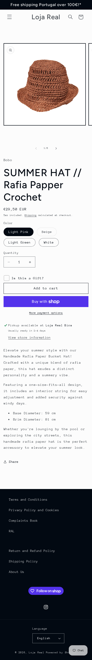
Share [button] (14, 461)
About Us (16, 572)
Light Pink (18, 232)
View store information (29, 337)
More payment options (46, 312)
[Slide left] (36, 148)
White (49, 242)
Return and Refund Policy (32, 551)
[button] (9, 17)
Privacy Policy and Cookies (34, 510)
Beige (49, 233)
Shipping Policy (23, 561)
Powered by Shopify (61, 652)
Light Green (19, 242)
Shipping (31, 215)
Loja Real (36, 652)
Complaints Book (23, 520)
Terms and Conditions (28, 499)
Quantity (11, 252)
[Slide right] (56, 148)
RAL (12, 531)
